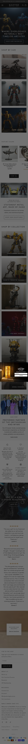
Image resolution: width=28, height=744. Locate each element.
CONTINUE (21, 375)
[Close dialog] (27, 362)
